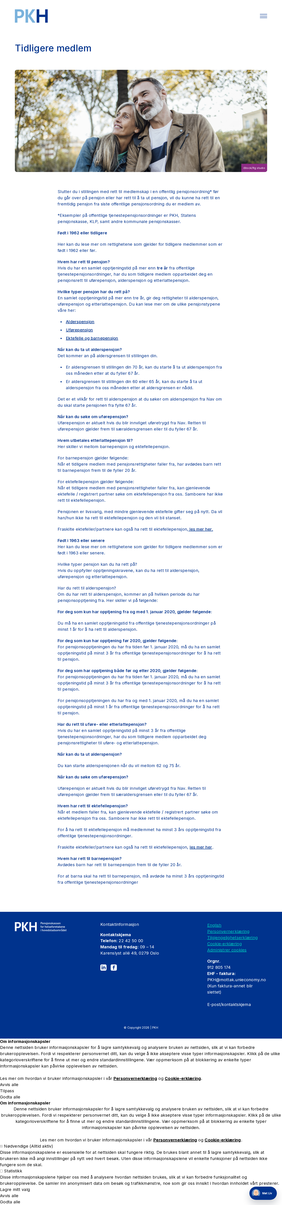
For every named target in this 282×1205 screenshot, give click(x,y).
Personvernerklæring (228, 931)
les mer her (201, 847)
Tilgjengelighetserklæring (232, 937)
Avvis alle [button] (9, 1084)
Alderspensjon (80, 321)
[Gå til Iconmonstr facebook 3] (114, 967)
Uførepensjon (79, 329)
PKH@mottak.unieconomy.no (236, 979)
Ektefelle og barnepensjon (92, 338)
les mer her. (200, 529)
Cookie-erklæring (224, 943)
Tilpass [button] (7, 1090)
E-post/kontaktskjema (229, 1004)
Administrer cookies (227, 950)
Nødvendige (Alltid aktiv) (28, 1146)
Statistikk (13, 1170)
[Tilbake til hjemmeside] (31, 16)
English (214, 925)
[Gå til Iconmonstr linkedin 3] (103, 967)
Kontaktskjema (115, 934)
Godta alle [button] (10, 1097)
